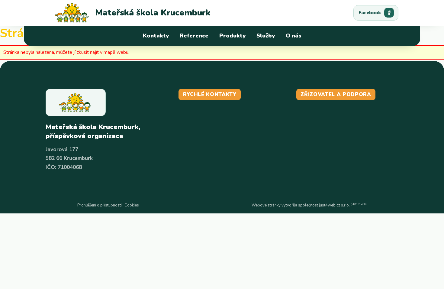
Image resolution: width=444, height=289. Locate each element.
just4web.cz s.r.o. (334, 205)
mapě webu (116, 52)
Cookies (131, 205)
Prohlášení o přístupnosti (99, 205)
